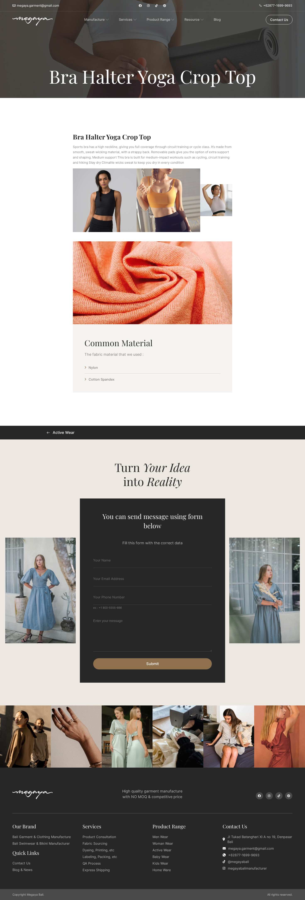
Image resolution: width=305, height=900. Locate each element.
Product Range (158, 19)
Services (125, 19)
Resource (191, 19)
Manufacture (94, 19)
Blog (217, 19)
